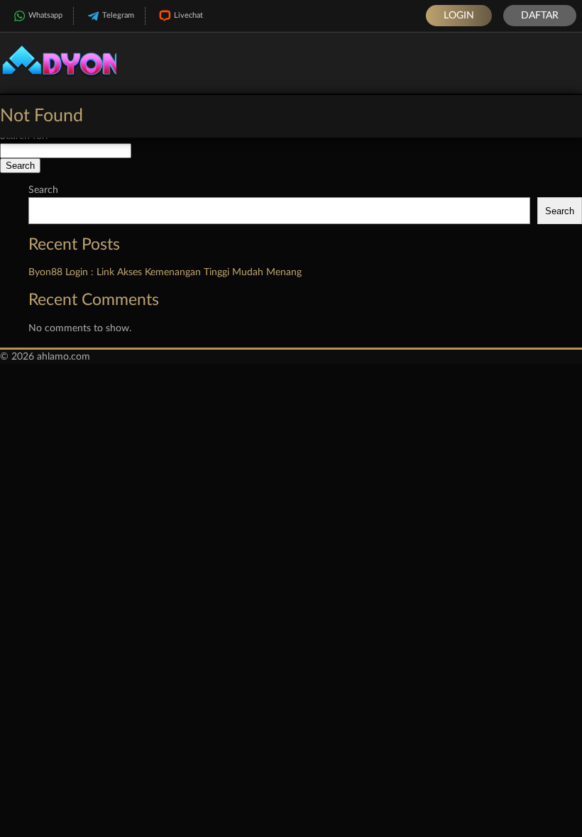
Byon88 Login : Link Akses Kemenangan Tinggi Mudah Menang (165, 272)
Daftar (540, 16)
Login (459, 16)
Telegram (118, 15)
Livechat (188, 15)
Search (43, 190)
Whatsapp (45, 15)
